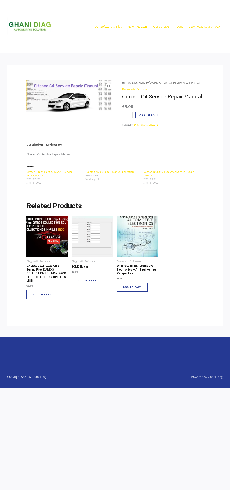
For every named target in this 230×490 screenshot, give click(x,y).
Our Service (161, 27)
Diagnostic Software (144, 82)
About (179, 27)
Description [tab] (34, 145)
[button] (109, 86)
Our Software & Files (108, 27)
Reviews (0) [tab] (54, 145)
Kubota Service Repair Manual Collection (109, 172)
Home (126, 82)
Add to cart (148, 115)
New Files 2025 (138, 27)
